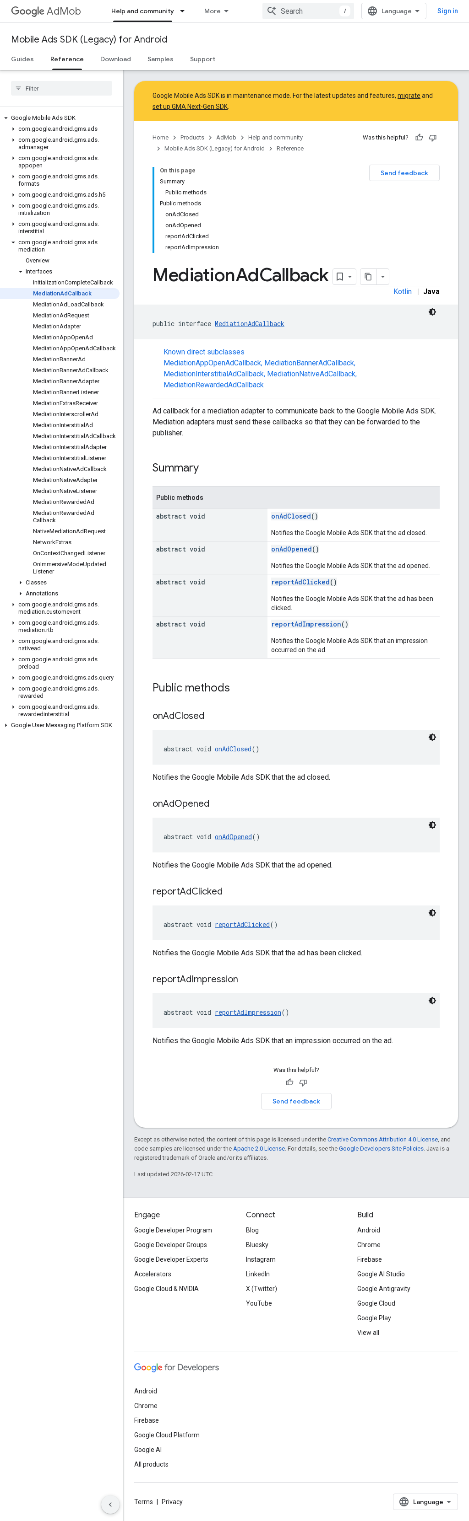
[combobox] (308, 11)
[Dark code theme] (432, 312)
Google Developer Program (173, 1230)
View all (368, 1332)
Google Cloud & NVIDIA (166, 1288)
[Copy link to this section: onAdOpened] (218, 804)
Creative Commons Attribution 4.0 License (382, 1139)
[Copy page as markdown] (368, 276)
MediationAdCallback (249, 323)
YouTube (259, 1303)
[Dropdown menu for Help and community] (185, 11)
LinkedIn (258, 1274)
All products (151, 1464)
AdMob (64, 11)
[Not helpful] (433, 138)
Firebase (369, 1259)
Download (115, 59)
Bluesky (257, 1244)
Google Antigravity (383, 1288)
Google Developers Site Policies (381, 1148)
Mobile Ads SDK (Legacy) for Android (89, 39)
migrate (409, 95)
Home (161, 137)
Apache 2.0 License (259, 1148)
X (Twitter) (261, 1288)
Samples (160, 59)
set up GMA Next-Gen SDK (190, 106)
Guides (22, 59)
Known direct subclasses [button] (260, 368)
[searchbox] (61, 88)
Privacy (172, 1501)
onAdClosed (291, 516)
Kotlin (402, 291)
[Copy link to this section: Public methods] (239, 688)
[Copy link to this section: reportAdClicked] (232, 892)
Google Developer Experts (171, 1259)
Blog (252, 1230)
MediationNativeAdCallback (311, 374)
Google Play (374, 1318)
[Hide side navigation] (110, 1504)
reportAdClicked (300, 582)
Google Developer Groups (170, 1244)
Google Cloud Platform (167, 1435)
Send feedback (404, 173)
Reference (67, 59)
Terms (143, 1501)
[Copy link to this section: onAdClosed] (213, 716)
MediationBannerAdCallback (309, 363)
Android (368, 1230)
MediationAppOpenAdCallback (212, 363)
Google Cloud (376, 1303)
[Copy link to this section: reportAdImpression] (247, 980)
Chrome (369, 1244)
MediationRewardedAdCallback (214, 384)
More (212, 11)
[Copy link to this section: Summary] (208, 468)
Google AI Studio (381, 1274)
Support (202, 59)
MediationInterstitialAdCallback (214, 374)
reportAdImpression (306, 624)
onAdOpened (291, 549)
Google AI (148, 1449)
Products (192, 137)
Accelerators (152, 1274)
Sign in (447, 11)
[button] (60, 117)
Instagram (261, 1259)
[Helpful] (419, 138)
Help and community (142, 11)
